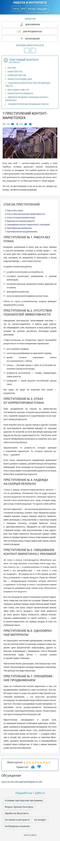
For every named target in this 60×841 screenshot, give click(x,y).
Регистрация (37, 9)
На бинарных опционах (17, 826)
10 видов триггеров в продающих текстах (28, 104)
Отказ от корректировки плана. (21, 217)
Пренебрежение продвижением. (22, 231)
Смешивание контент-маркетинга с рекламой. (28, 224)
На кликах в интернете (17, 819)
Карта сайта (30, 835)
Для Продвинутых (32, 31)
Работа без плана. (15, 210)
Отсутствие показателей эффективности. (26, 214)
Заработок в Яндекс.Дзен (20, 79)
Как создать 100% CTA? (18, 90)
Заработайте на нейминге (20, 93)
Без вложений (32, 38)
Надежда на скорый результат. (21, 221)
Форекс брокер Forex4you (19, 806)
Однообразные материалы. (19, 228)
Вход (16, 8)
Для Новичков (32, 24)
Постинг (12, 68)
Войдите (31, 781)
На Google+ (40, 819)
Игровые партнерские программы (24, 800)
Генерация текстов (17, 75)
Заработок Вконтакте (17, 813)
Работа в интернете (30, 2)
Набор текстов (15, 71)
